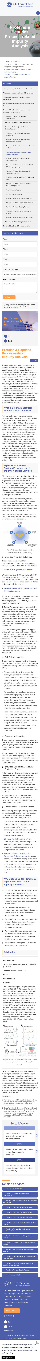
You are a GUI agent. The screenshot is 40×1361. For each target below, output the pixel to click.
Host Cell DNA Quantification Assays (18, 570)
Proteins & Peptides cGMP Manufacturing (16, 226)
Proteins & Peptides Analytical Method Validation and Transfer (18, 140)
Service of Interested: (11, 269)
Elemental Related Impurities (14, 839)
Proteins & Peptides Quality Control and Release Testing (17, 128)
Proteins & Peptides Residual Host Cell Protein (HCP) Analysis (18, 185)
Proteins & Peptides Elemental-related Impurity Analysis (18, 159)
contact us (33, 1083)
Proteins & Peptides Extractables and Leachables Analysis (18, 172)
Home (7, 61)
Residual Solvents (10, 822)
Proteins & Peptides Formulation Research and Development (18, 105)
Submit (7, 297)
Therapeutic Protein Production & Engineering (18, 93)
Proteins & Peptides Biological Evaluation (18, 222)
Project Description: (10, 279)
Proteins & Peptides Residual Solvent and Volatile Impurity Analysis (19, 166)
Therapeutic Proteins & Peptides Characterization (15, 117)
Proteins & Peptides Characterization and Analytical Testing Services (16, 111)
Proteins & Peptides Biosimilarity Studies (19, 198)
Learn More (10, 1311)
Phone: (5, 249)
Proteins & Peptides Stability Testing (17, 207)
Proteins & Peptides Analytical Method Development (18, 134)
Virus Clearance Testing (13, 190)
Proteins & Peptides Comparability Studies (19, 203)
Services (16, 61)
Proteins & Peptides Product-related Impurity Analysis (20, 147)
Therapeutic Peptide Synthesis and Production (18, 89)
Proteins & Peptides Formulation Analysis (18, 122)
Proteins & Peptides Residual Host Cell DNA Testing (20, 178)
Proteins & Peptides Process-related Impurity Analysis (18, 153)
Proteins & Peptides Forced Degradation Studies (19, 212)
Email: (6, 259)
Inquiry (34, 360)
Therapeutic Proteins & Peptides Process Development (16, 98)
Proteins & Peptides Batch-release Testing (19, 217)
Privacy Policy (9, 1353)
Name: (5, 239)
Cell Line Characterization (14, 194)
